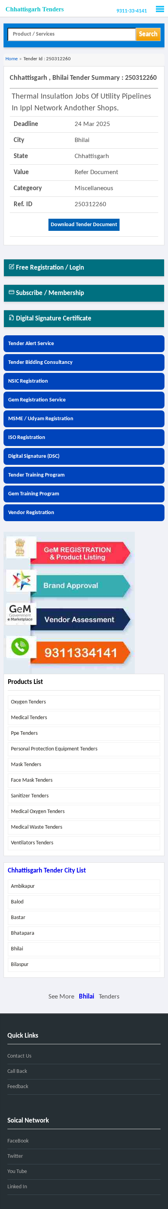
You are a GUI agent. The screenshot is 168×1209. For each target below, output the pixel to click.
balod (17, 902)
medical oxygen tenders (37, 812)
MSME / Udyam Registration (40, 419)
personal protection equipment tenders (54, 749)
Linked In (17, 1187)
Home (11, 58)
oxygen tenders (28, 702)
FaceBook (18, 1141)
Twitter (15, 1156)
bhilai (17, 949)
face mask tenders (31, 780)
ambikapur (23, 886)
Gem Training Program (33, 494)
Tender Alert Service (31, 344)
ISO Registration (26, 438)
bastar (18, 918)
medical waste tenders (36, 827)
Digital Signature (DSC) (33, 456)
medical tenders (29, 718)
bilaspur (20, 965)
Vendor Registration (31, 513)
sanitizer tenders (29, 796)
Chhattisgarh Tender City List (47, 870)
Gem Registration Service (37, 400)
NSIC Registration (28, 381)
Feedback (17, 1087)
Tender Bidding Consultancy (40, 362)
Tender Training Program (36, 475)
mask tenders (26, 765)
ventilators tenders (32, 843)
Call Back (17, 1071)
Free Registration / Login (49, 267)
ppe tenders (24, 733)
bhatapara (22, 933)
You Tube (17, 1172)
